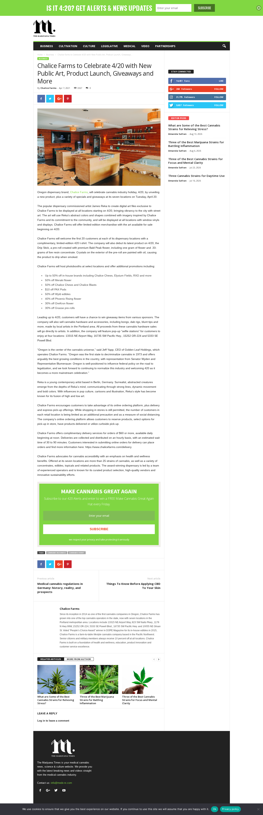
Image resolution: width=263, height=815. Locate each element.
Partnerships (165, 46)
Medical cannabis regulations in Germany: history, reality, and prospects (60, 588)
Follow (218, 88)
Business (46, 46)
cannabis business (57, 552)
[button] (224, 46)
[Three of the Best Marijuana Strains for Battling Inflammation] (99, 679)
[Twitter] (57, 790)
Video (145, 46)
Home (40, 54)
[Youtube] (64, 790)
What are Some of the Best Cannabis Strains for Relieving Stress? (55, 700)
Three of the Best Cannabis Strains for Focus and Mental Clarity (139, 700)
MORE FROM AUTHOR (79, 659)
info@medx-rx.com (61, 782)
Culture (89, 46)
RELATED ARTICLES (50, 659)
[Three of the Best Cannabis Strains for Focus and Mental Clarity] (141, 679)
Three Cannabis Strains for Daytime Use (196, 176)
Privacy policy (230, 809)
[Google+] (49, 790)
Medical (130, 46)
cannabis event (76, 552)
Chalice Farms (48, 88)
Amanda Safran (177, 133)
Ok (214, 809)
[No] (258, 809)
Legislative (109, 46)
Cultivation (68, 46)
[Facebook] (41, 790)
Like (221, 80)
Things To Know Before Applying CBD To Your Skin (133, 586)
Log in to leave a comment (53, 720)
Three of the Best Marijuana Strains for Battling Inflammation (97, 700)
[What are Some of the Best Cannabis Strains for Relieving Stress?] (56, 679)
